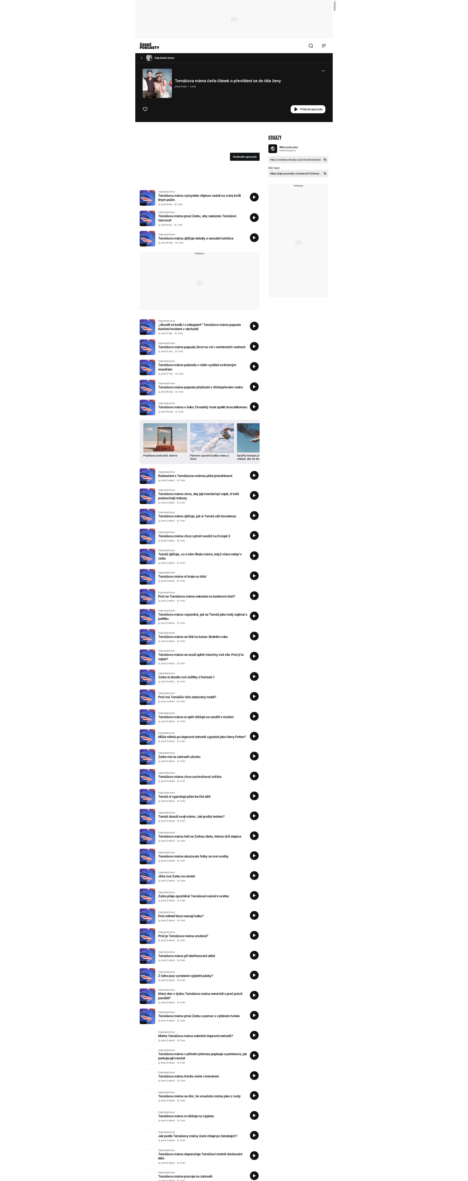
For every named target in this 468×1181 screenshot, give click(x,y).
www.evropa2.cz (287, 150)
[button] (310, 45)
